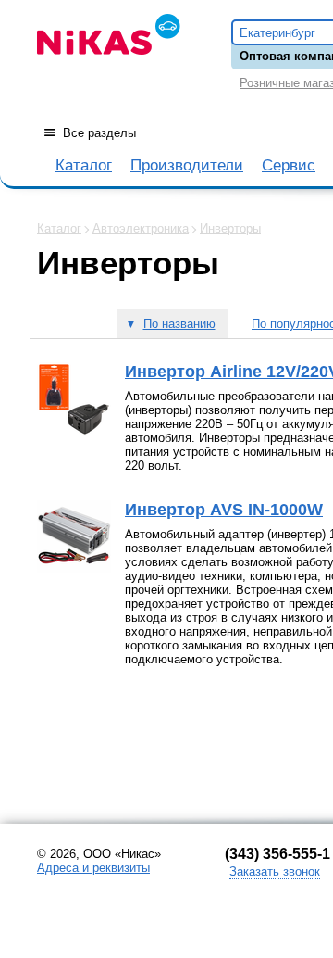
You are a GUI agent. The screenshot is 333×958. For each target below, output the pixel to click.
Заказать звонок (274, 871)
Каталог (84, 165)
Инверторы (230, 228)
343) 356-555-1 (279, 854)
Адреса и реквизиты (93, 868)
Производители (186, 165)
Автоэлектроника (140, 228)
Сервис (288, 165)
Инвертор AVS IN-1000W (224, 509)
